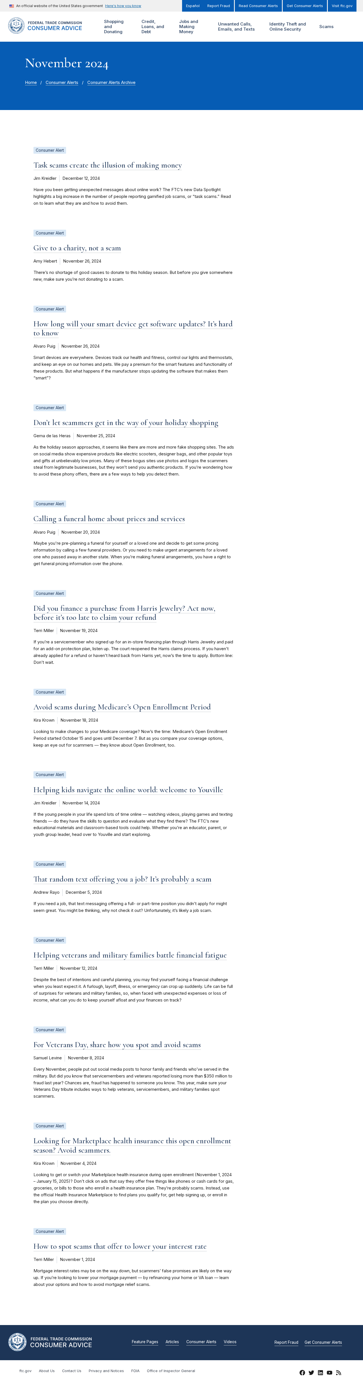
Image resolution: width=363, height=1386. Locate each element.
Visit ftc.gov (342, 6)
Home (31, 82)
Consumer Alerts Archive (111, 82)
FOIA (135, 1371)
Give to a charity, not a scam (77, 248)
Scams (326, 26)
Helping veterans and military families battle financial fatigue (130, 955)
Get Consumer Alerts (305, 6)
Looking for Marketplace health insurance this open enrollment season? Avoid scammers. (132, 1145)
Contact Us (71, 1371)
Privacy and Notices (106, 1371)
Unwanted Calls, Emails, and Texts (236, 26)
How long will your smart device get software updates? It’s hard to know (133, 328)
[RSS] (338, 1373)
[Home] (51, 30)
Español (193, 6)
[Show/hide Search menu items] (347, 26)
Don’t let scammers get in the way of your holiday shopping (125, 422)
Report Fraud (218, 6)
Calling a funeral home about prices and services (109, 518)
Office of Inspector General (171, 1371)
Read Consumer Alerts (258, 6)
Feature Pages (145, 1342)
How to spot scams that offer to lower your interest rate (120, 1246)
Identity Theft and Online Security (287, 26)
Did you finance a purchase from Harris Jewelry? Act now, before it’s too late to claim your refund (124, 612)
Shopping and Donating (113, 26)
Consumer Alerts (62, 82)
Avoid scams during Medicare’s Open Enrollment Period (122, 707)
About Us (47, 1371)
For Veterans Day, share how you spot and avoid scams (117, 1044)
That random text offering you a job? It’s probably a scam (122, 879)
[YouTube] (329, 1373)
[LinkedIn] (320, 1373)
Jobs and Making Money (188, 26)
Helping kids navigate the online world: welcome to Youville (128, 790)
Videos (230, 1342)
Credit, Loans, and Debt (152, 26)
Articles (172, 1342)
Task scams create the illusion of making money (107, 165)
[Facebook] (302, 1373)
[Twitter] (311, 1373)
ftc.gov (25, 1371)
